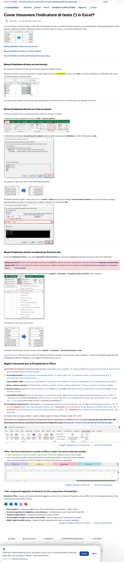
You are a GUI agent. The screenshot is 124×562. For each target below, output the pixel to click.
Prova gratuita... (21, 268)
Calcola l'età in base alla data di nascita (34, 407)
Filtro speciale (18, 401)
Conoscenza (30, 539)
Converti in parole (32, 410)
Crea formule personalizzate (95, 369)
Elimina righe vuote (64, 375)
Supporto (82, 7)
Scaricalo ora (56, 358)
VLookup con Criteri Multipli (34, 382)
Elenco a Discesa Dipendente (69, 385)
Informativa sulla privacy (73, 539)
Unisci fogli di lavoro (61, 398)
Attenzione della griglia (33, 395)
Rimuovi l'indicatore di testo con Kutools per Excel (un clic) (26, 56)
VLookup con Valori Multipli (57, 382)
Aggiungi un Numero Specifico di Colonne (36, 389)
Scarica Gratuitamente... (103, 445)
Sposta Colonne (58, 389)
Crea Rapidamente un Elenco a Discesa (41, 385)
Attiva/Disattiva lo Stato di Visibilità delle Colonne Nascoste (87, 389)
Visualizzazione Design (53, 395)
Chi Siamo (98, 539)
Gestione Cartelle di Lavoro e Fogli (100, 395)
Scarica (37, 7)
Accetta (84, 554)
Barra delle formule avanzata (74, 395)
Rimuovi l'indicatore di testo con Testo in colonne (22, 51)
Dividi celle (109, 410)
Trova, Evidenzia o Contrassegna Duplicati (38, 375)
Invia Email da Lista (103, 398)
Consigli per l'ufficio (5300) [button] (63, 7)
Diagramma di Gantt (103, 404)
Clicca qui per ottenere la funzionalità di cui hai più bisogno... (88, 423)
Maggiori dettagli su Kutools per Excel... (75, 445)
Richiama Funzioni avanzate (29, 372)
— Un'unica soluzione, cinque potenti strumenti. (40, 2)
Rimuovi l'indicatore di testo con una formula (20, 46)
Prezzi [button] (46, 7)
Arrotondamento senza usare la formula (21, 378)
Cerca (93, 7)
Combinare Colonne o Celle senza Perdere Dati (91, 375)
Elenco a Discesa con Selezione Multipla (98, 385)
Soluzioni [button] (27, 7)
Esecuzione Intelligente (61, 369)
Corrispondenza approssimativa (104, 382)
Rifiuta (94, 554)
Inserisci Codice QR (81, 407)
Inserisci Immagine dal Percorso (100, 407)
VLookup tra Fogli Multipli (79, 382)
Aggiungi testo (52, 404)
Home (12, 539)
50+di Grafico (88, 404)
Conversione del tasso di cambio (52, 410)
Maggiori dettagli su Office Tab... (78, 485)
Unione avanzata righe (96, 410)
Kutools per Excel (10, 355)
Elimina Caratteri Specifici (67, 404)
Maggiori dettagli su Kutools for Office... (75, 523)
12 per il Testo (38, 404)
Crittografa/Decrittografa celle (82, 398)
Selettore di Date (44, 398)
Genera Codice (78, 369)
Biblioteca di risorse (15, 398)
